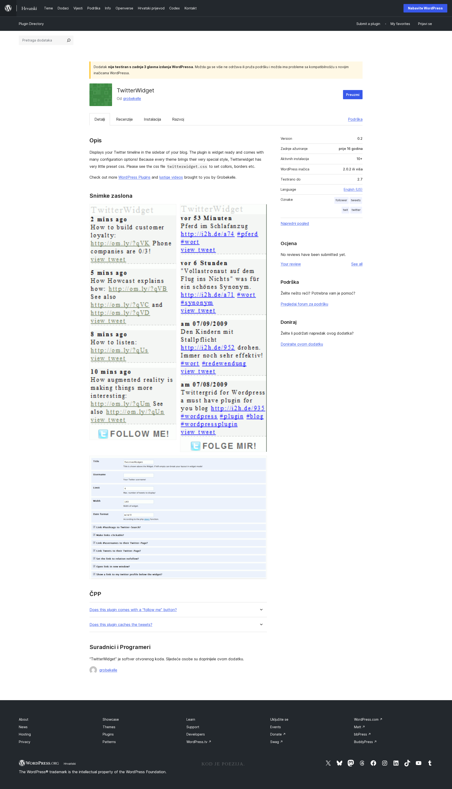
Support (192, 727)
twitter (356, 210)
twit (345, 210)
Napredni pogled (295, 223)
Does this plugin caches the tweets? (120, 624)
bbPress (362, 734)
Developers (195, 734)
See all (357, 264)
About (23, 719)
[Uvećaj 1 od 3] (170, 210)
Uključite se (279, 719)
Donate (278, 734)
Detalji (99, 119)
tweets (356, 200)
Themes (109, 727)
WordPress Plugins (134, 177)
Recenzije (124, 119)
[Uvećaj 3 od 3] (260, 462)
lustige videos (171, 177)
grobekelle (132, 98)
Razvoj (178, 119)
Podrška (355, 119)
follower (341, 200)
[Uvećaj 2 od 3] (260, 210)
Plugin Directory (31, 24)
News (23, 727)
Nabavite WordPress (425, 8)
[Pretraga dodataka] (68, 40)
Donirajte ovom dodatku (302, 344)
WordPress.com (368, 719)
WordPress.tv (198, 742)
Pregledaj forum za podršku (304, 304)
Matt (359, 727)
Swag (276, 742)
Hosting (25, 734)
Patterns (109, 742)
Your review (291, 264)
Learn (190, 719)
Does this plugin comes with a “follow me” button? (133, 610)
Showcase (111, 719)
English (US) (353, 189)
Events (275, 727)
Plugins (108, 734)
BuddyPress (365, 742)
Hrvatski (70, 763)
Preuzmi (352, 95)
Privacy (24, 742)
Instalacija (152, 119)
